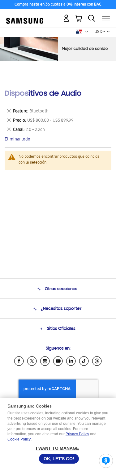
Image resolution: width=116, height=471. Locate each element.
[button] (86, 31)
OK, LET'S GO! (59, 458)
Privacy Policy (77, 434)
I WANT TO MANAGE (57, 448)
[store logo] (24, 16)
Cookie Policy (19, 439)
